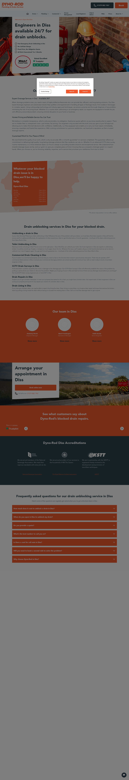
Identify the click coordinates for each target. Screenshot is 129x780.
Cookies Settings (45, 91)
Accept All (85, 91)
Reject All (72, 91)
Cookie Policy (51, 86)
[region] (65, 87)
